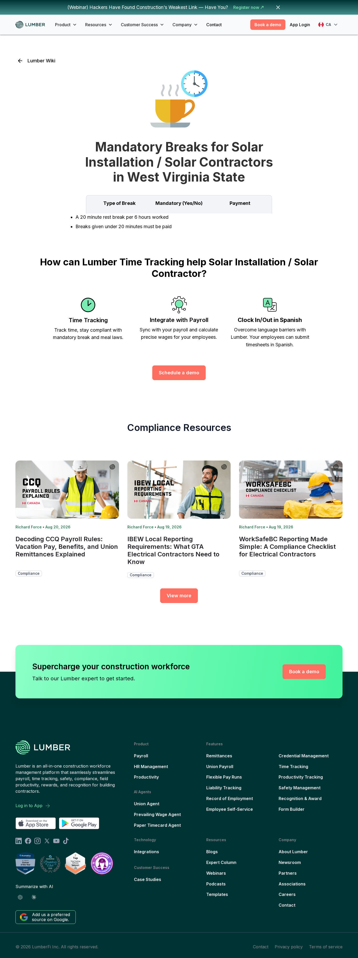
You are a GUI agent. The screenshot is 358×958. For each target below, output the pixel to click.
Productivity (146, 777)
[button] (66, 24)
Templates (217, 894)
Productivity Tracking (301, 777)
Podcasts (216, 883)
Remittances (219, 755)
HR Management (151, 766)
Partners (288, 873)
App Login (300, 24)
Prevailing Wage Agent (157, 814)
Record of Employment (229, 798)
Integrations (146, 851)
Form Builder (292, 809)
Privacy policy (289, 946)
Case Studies (147, 879)
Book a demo (267, 24)
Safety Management (300, 787)
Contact (214, 24)
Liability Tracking (223, 787)
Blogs (212, 851)
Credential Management (304, 755)
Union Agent (146, 803)
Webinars (216, 873)
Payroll (141, 755)
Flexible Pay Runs (224, 777)
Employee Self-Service (229, 809)
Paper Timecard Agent (157, 825)
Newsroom (290, 862)
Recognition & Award (300, 798)
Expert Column (221, 862)
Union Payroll (219, 766)
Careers (287, 894)
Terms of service (326, 946)
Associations (292, 883)
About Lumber (293, 851)
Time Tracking (293, 766)
